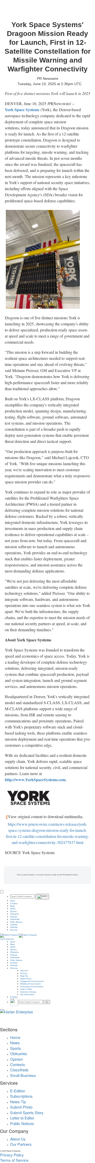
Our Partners (21, 1144)
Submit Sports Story (27, 1112)
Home (12, 900)
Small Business (23, 1075)
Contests (13, 924)
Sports (12, 908)
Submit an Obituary (28, 992)
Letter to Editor (26, 989)
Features (13, 916)
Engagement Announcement (32, 981)
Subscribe (10, 939)
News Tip (24, 976)
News (12, 906)
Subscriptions (21, 1096)
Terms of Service (14, 1160)
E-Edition (14, 903)
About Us (24, 970)
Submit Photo (25, 978)
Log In (2, 939)
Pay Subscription (27, 994)
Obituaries (14, 914)
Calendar (13, 927)
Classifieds (15, 919)
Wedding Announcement (30, 983)
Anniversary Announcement (31, 986)
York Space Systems (22, 109)
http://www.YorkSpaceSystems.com (35, 779)
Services (13, 930)
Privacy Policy (12, 1154)
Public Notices (16, 922)
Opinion (13, 911)
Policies (23, 973)
